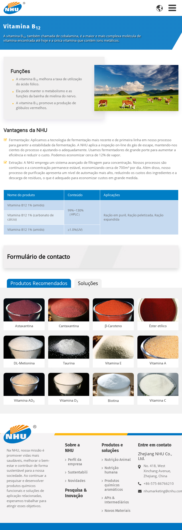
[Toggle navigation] (172, 8)
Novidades (76, 481)
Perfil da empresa (75, 462)
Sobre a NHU (72, 447)
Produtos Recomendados (38, 283)
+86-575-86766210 (159, 483)
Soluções (88, 283)
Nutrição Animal (118, 460)
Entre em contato (154, 445)
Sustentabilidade (78, 472)
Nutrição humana (112, 470)
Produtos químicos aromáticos (114, 485)
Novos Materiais (117, 510)
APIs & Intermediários (117, 500)
